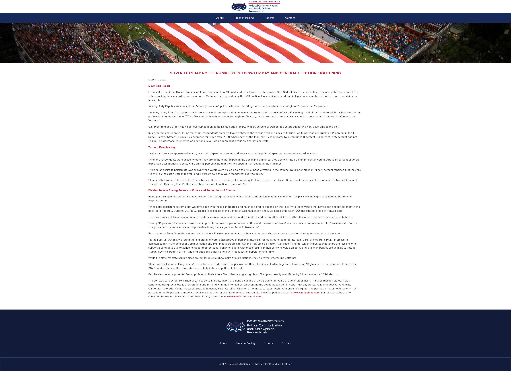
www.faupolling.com (307, 292)
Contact (286, 343)
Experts (268, 343)
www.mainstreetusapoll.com (244, 296)
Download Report (159, 86)
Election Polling (245, 343)
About (223, 343)
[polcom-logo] (255, 6)
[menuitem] (220, 18)
